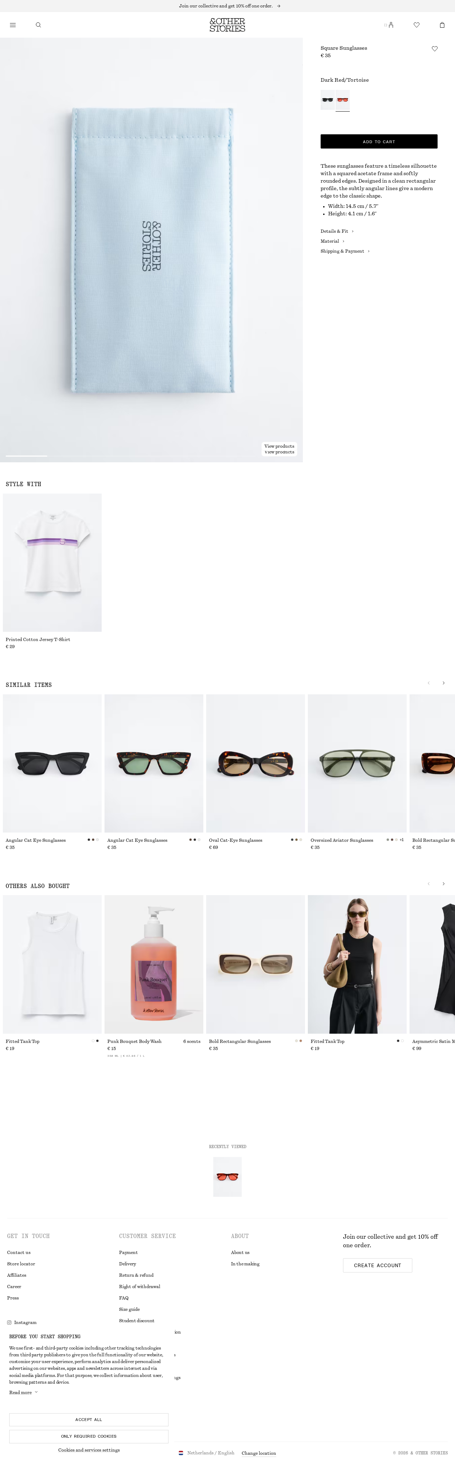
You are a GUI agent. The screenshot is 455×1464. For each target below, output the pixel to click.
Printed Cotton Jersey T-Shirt (38, 639)
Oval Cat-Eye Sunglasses (235, 840)
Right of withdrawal (139, 1287)
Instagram (25, 1322)
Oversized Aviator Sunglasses (342, 840)
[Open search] (38, 25)
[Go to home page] (227, 25)
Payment (128, 1252)
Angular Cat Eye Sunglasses (36, 840)
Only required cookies (89, 1436)
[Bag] (442, 25)
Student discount (137, 1321)
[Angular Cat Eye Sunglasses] (52, 763)
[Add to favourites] (435, 49)
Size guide (129, 1309)
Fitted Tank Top (22, 1041)
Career (14, 1287)
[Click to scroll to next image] (443, 683)
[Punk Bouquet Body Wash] (154, 964)
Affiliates (16, 1275)
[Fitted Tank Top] (52, 964)
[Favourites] (416, 25)
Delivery (127, 1264)
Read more (20, 1392)
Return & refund (136, 1275)
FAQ (123, 1298)
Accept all (88, 1419)
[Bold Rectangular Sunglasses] (255, 964)
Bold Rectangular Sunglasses (240, 1041)
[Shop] (13, 25)
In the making (245, 1264)
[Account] (391, 25)
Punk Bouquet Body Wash (134, 1041)
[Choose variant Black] (328, 101)
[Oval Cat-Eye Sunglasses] (255, 763)
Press (13, 1298)
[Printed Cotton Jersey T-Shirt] (52, 563)
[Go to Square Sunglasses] (227, 1177)
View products (279, 452)
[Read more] (227, 6)
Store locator (21, 1264)
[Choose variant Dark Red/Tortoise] (343, 101)
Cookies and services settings (89, 1450)
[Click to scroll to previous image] (428, 683)
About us (240, 1252)
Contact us (19, 1252)
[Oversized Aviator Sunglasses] (357, 763)
